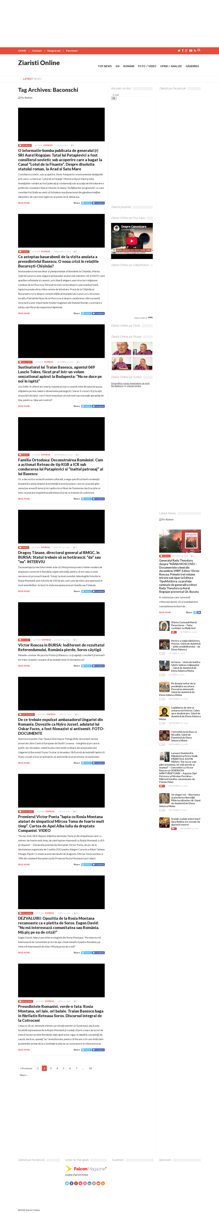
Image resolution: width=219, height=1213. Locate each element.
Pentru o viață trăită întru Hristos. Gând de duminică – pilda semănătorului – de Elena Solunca (185, 645)
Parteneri (72, 50)
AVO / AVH (26, 362)
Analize (25, 251)
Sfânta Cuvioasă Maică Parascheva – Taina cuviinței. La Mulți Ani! (184, 625)
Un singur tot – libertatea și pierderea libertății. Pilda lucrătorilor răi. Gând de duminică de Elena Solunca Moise (179, 800)
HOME (22, 50)
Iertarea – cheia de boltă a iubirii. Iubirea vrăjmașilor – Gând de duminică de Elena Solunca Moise (185, 666)
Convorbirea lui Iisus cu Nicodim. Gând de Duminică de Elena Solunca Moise (184, 736)
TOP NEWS (105, 66)
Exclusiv (25, 640)
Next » (24, 1074)
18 (77, 913)
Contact (37, 50)
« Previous (26, 1068)
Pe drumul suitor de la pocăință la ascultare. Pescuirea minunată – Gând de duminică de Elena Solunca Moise (177, 689)
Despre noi (53, 50)
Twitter (88, 203)
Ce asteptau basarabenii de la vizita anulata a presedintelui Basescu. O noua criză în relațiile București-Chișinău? (58, 261)
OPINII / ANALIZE (171, 66)
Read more (24, 203)
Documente (27, 913)
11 (78, 714)
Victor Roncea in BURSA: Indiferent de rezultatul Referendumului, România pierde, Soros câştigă (61, 647)
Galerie (25, 547)
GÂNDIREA (192, 66)
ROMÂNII (128, 66)
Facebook (99, 203)
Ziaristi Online (39, 63)
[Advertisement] (109, 22)
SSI (117, 66)
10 (90, 1068)
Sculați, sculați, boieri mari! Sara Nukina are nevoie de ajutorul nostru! (186, 821)
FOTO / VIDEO (147, 66)
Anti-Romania (28, 714)
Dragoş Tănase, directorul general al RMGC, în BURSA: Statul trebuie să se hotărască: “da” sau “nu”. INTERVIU (59, 557)
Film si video (27, 811)
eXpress (47, 145)
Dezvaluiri (26, 145)
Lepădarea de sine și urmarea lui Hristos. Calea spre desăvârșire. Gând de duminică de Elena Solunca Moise (180, 713)
